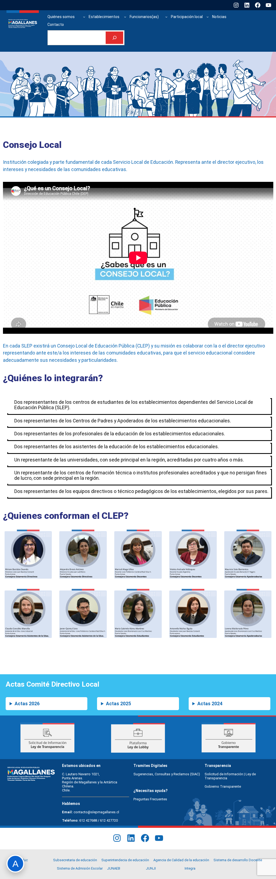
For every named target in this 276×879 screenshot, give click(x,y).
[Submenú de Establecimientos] (125, 17)
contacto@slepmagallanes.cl (96, 812)
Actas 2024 (209, 703)
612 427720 (109, 820)
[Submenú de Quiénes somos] (84, 17)
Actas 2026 (27, 703)
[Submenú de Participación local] (207, 17)
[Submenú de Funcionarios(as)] (166, 17)
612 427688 (88, 820)
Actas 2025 (118, 703)
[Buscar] (114, 38)
